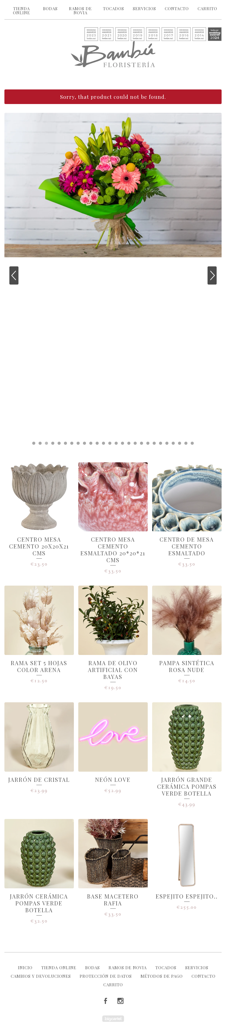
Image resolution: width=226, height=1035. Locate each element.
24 (179, 443)
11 (97, 443)
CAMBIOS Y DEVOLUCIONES (41, 976)
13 (109, 443)
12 (103, 443)
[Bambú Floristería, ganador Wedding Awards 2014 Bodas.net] (199, 34)
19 (147, 443)
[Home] (113, 54)
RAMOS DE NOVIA (80, 10)
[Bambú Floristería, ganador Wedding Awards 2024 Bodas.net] (215, 34)
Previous (13, 275)
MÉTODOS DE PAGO (162, 976)
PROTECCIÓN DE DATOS (106, 976)
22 (166, 443)
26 (192, 443)
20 (154, 443)
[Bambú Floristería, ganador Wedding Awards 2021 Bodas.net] (107, 34)
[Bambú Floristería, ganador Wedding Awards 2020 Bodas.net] (122, 34)
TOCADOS (113, 8)
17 (135, 443)
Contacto (177, 8)
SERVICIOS (144, 8)
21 (160, 443)
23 (173, 443)
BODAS (50, 8)
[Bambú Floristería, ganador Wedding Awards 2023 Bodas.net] (91, 34)
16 (128, 443)
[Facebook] (105, 1001)
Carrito (207, 8)
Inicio (25, 967)
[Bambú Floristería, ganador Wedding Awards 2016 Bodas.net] (184, 34)
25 (185, 443)
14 (116, 443)
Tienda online (21, 10)
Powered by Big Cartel (113, 1018)
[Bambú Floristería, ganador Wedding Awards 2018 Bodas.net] (153, 34)
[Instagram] (120, 1001)
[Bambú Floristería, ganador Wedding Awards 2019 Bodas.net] (137, 34)
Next (212, 275)
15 (122, 443)
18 (141, 443)
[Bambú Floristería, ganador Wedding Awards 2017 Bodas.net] (168, 34)
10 (90, 443)
